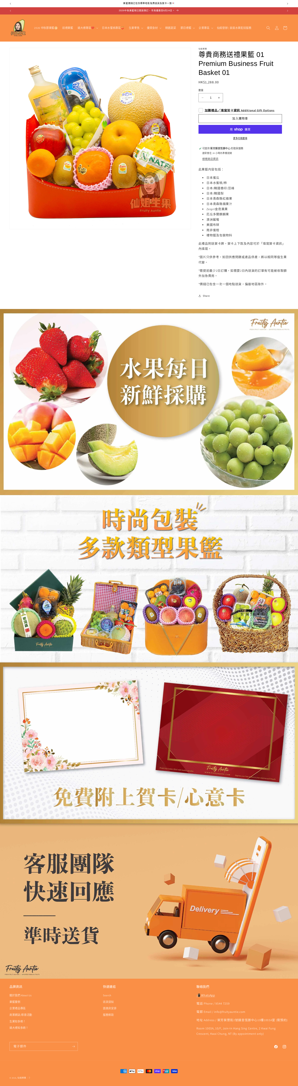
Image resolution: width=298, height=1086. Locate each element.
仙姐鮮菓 (21, 1078)
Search (107, 995)
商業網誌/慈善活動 (20, 1014)
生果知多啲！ (17, 1021)
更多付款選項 (240, 138)
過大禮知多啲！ (18, 1027)
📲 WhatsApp (205, 995)
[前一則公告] (10, 3)
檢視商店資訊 (210, 159)
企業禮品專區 (17, 1008)
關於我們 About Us (20, 995)
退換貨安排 (109, 1008)
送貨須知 (108, 1002)
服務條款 (108, 1014)
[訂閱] (73, 1046)
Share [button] (206, 295)
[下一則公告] (287, 3)
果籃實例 (14, 1002)
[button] (87, 28)
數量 (200, 90)
